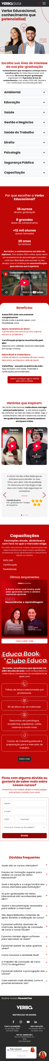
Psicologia (24, 152)
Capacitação (24, 172)
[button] (44, 495)
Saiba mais (24, 758)
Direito (24, 142)
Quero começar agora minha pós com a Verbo (24, 379)
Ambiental (24, 92)
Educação (24, 102)
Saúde (24, 112)
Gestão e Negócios (24, 122)
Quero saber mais (24, 641)
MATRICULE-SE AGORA (24, 1014)
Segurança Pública (24, 162)
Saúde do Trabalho (24, 132)
